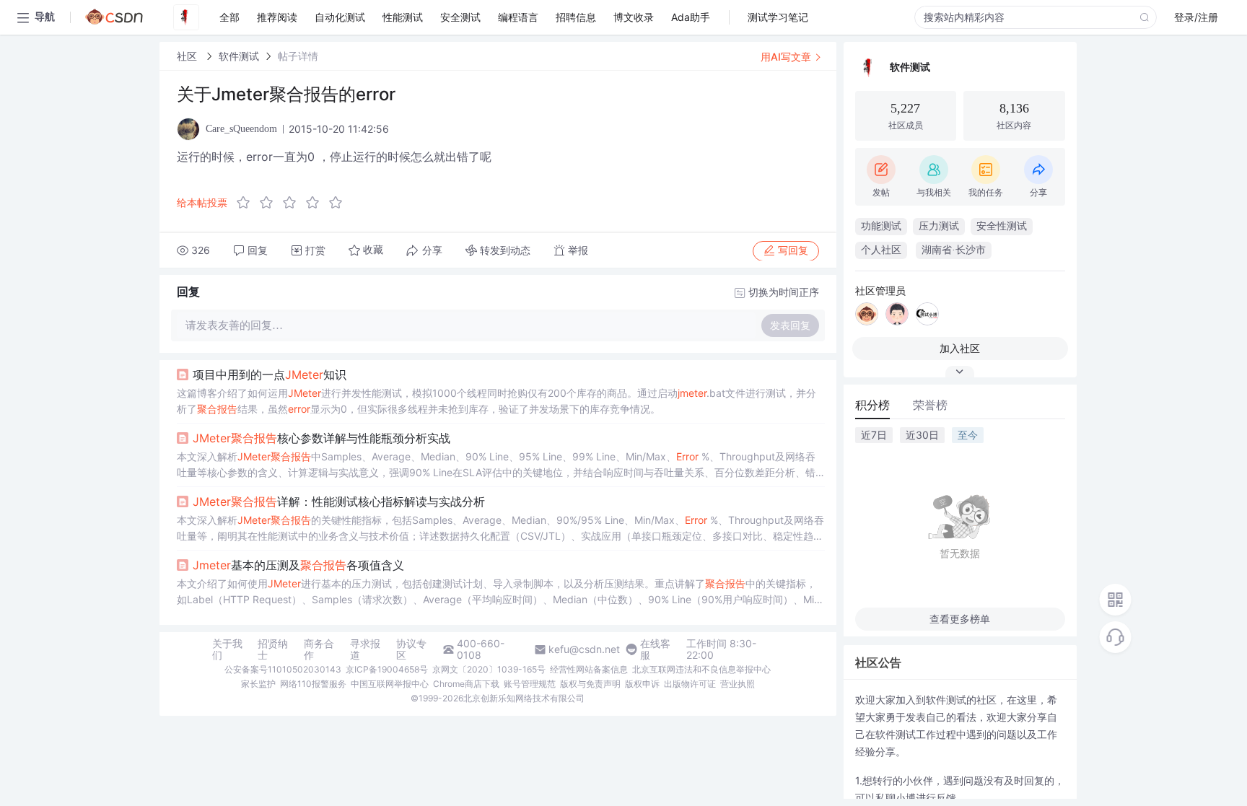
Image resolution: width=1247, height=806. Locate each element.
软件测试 (239, 56)
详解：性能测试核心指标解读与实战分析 (339, 501)
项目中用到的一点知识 (269, 374)
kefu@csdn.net (584, 649)
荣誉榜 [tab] (930, 405)
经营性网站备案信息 (589, 669)
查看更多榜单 (959, 619)
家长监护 (258, 683)
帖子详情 (298, 56)
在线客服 (655, 649)
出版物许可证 (690, 683)
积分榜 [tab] (872, 405)
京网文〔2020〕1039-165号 (489, 669)
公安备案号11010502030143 (282, 669)
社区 (188, 56)
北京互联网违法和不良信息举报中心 (701, 669)
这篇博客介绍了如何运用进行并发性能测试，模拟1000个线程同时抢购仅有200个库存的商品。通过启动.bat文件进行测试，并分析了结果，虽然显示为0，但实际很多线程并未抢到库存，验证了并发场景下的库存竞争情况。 (496, 401)
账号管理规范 (530, 683)
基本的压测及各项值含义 (298, 565)
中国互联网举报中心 (390, 683)
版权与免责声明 (590, 683)
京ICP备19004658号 (387, 669)
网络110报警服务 (313, 683)
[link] (188, 56)
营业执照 (737, 683)
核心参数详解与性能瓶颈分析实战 (321, 438)
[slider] (293, 203)
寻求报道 (365, 649)
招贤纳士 (273, 649)
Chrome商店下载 (466, 683)
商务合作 (319, 649)
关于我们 (227, 649)
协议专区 (411, 649)
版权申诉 (642, 683)
